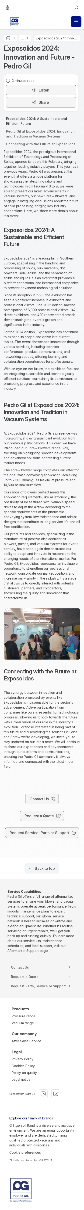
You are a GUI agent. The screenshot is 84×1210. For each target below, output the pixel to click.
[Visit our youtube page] (55, 1093)
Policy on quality (24, 1073)
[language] (7, 7)
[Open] (76, 21)
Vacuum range (23, 1023)
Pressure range (23, 1016)
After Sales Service (26, 1041)
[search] (76, 7)
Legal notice (21, 1079)
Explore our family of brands (31, 1118)
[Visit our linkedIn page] (43, 1093)
